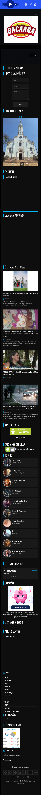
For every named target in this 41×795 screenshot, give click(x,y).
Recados (7, 689)
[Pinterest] (18, 777)
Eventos (7, 696)
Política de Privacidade (11, 711)
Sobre (6, 683)
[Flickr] (28, 777)
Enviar (20, 104)
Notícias (7, 686)
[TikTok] (13, 777)
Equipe (6, 705)
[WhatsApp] (10, 772)
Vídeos (6, 702)
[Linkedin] (23, 777)
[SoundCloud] (35, 772)
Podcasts (7, 680)
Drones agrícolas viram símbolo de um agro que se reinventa (20, 294)
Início (6, 677)
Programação (8, 693)
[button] (36, 14)
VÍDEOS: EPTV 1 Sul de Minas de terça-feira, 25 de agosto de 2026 (20, 373)
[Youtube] (20, 772)
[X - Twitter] (30, 772)
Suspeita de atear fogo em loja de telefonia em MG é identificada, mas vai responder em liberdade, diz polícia (20, 334)
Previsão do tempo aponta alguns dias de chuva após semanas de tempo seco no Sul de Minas (19, 408)
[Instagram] (5, 772)
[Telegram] (15, 772)
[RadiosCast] (20, 645)
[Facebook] (25, 772)
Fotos (6, 699)
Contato (7, 708)
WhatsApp (8, 760)
